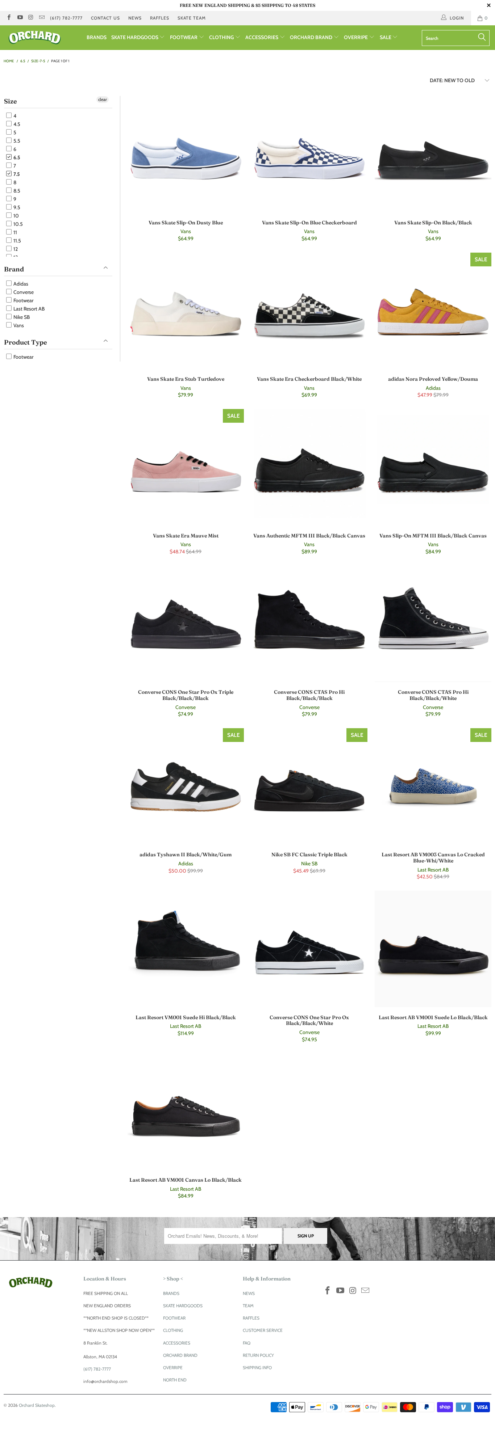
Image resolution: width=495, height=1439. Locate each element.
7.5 (16, 174)
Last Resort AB (28, 308)
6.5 (16, 157)
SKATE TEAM (192, 18)
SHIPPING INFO (257, 1367)
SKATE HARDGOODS (135, 37)
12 (15, 249)
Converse (23, 292)
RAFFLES (159, 18)
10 (15, 215)
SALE (386, 37)
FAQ (246, 1343)
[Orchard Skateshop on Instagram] (31, 18)
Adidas (20, 283)
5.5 (16, 141)
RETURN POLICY (258, 1355)
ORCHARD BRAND (311, 37)
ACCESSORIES (262, 37)
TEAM (248, 1305)
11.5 (16, 240)
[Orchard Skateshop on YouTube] (19, 18)
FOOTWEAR (184, 37)
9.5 (16, 207)
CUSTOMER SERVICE (263, 1330)
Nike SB (21, 317)
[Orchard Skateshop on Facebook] (8, 18)
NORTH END (175, 1380)
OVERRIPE (356, 37)
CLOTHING (222, 37)
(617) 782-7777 (66, 18)
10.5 (17, 224)
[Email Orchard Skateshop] (41, 18)
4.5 (16, 124)
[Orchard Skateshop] (43, 37)
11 (14, 232)
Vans (18, 325)
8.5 (16, 190)
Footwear (22, 300)
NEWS (135, 18)
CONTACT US (105, 18)
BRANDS (97, 37)
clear (102, 99)
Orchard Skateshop (37, 1405)
